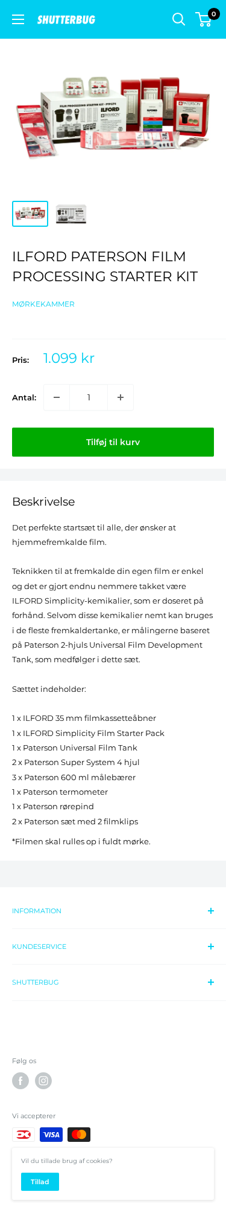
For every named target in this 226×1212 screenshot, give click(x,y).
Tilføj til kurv (113, 442)
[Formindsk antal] (56, 397)
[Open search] (179, 19)
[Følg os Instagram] (43, 1080)
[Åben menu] (18, 19)
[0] (204, 19)
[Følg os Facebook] (20, 1080)
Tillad (40, 1182)
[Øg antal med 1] (120, 397)
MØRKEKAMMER (43, 303)
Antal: (24, 397)
